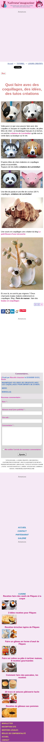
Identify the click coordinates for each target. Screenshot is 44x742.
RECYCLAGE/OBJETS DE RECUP (31, 462)
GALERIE (22, 538)
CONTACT (22, 531)
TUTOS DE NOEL (11, 460)
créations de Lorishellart (20, 133)
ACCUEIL (22, 527)
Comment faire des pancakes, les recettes (22, 676)
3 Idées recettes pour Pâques (22, 613)
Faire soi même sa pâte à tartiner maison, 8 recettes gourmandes (22, 659)
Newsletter (7, 723)
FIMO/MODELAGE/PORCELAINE (24, 468)
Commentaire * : (8, 425)
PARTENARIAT (22, 535)
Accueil (10, 64)
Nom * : (5, 402)
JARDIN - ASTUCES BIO (28, 466)
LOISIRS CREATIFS (35, 64)
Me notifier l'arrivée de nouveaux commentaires (23, 449)
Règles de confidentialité (14, 733)
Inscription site (9, 727)
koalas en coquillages (10, 301)
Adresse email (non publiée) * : (13, 409)
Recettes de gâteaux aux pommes (22, 706)
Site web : (5, 417)
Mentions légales (10, 730)
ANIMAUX (39, 466)
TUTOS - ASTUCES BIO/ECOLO (11, 466)
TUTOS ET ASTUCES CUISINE (34, 464)
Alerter (3, 379)
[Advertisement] (22, 35)
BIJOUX (12, 468)
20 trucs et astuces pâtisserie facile (22, 692)
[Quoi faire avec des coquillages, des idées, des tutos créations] (22, 102)
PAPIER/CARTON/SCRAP (8, 464)
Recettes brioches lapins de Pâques (22, 627)
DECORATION (33, 460)
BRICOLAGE (20, 464)
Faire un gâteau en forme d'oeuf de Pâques (22, 642)
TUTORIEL (21, 64)
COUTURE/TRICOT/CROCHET (11, 462)
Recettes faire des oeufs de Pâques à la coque (22, 597)
